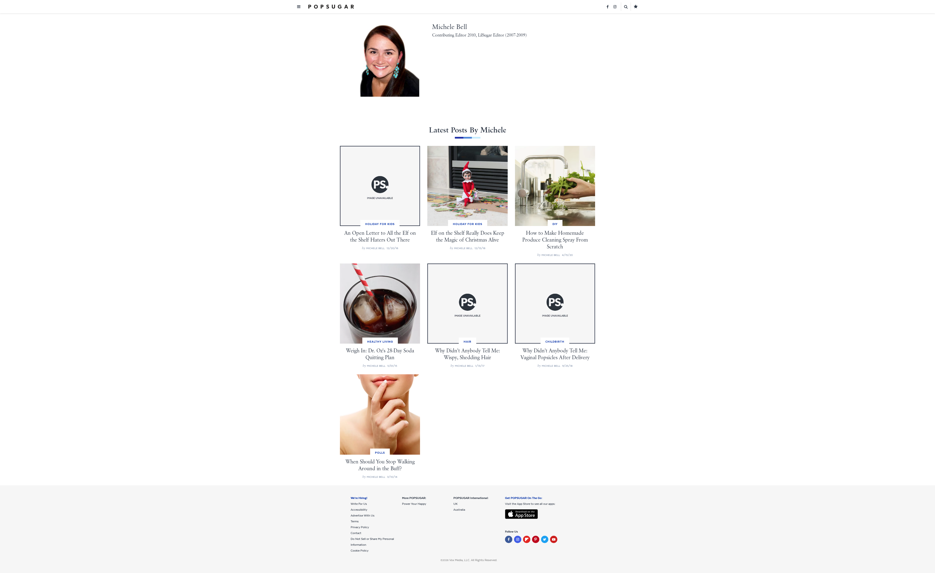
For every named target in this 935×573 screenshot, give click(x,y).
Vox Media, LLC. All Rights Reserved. (473, 560)
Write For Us (359, 504)
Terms (355, 521)
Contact (356, 533)
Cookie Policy (359, 550)
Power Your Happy (414, 504)
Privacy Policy (360, 527)
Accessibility (359, 509)
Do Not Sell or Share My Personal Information (372, 541)
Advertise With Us (362, 515)
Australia (459, 509)
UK (455, 504)
